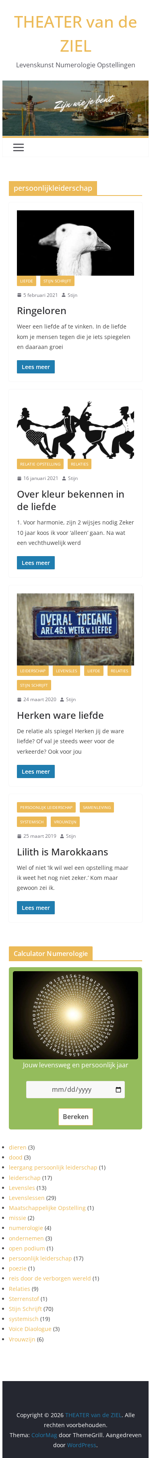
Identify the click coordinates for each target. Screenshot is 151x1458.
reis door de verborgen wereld (50, 1278)
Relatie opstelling (40, 464)
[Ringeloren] (75, 216)
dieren (18, 1147)
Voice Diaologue (30, 1329)
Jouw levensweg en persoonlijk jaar (75, 1065)
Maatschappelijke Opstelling (47, 1208)
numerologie (26, 1228)
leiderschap (33, 671)
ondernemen (26, 1238)
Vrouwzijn (65, 822)
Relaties (79, 464)
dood (16, 1157)
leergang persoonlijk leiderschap (53, 1167)
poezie (18, 1268)
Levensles (66, 671)
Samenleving (97, 807)
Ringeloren (41, 310)
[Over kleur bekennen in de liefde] (75, 403)
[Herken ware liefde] (75, 599)
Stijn (72, 295)
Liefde (26, 281)
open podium (27, 1248)
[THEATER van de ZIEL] (75, 86)
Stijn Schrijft (57, 281)
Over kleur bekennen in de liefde (70, 500)
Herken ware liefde (60, 715)
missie (17, 1218)
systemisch (31, 822)
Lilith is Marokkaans (62, 851)
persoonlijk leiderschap (46, 807)
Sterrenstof (24, 1299)
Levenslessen (27, 1198)
